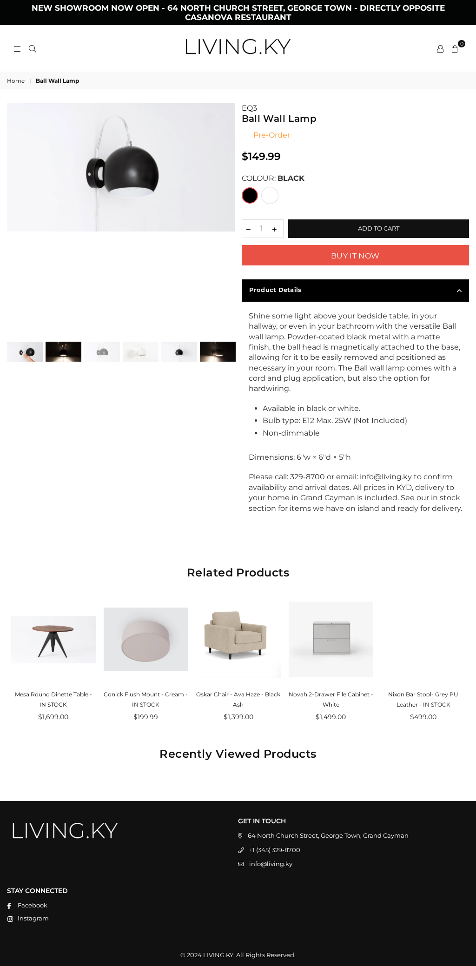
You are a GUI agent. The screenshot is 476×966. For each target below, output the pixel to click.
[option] (121, 167)
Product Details (275, 289)
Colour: (273, 178)
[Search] (32, 48)
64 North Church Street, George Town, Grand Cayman (328, 835)
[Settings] (440, 48)
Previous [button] (15, 217)
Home (16, 80)
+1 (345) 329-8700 (274, 850)
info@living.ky (270, 863)
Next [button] (226, 217)
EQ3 (249, 108)
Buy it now (355, 255)
